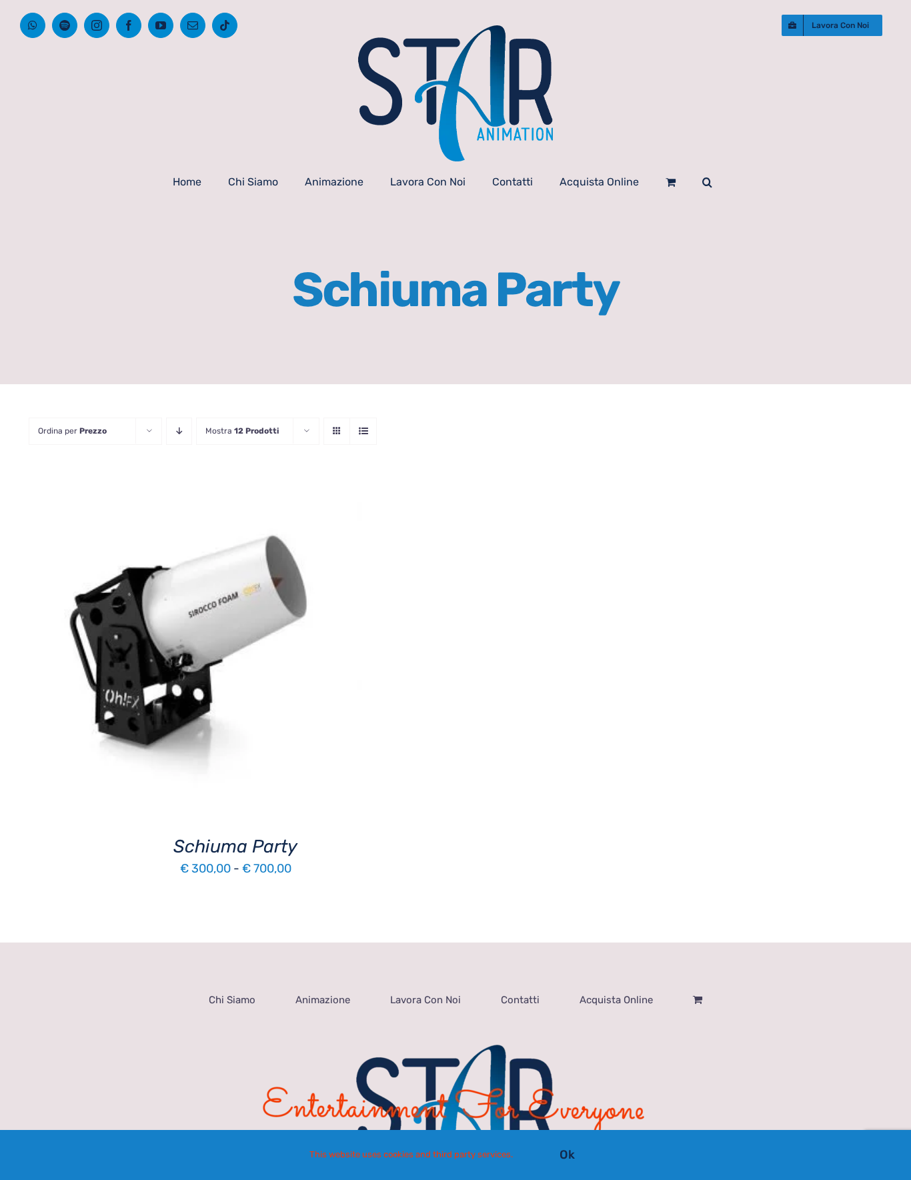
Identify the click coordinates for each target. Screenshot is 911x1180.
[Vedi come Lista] (363, 431)
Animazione (322, 1000)
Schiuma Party (235, 846)
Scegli (152, 654)
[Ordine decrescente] (179, 431)
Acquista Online (616, 1000)
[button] (707, 182)
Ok (567, 1154)
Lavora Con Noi (425, 1000)
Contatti (520, 1000)
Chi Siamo (232, 1000)
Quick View (226, 654)
